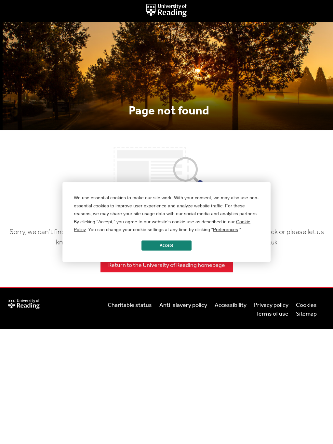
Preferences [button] (225, 229)
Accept (166, 245)
